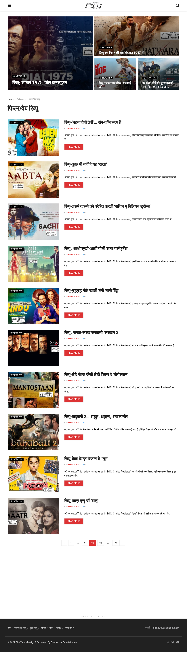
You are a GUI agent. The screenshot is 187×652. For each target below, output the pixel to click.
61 (85, 542)
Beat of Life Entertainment (64, 642)
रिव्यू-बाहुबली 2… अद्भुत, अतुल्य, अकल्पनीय (96, 416)
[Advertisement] (93, 587)
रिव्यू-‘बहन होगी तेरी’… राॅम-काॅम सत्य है (92, 122)
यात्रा (43, 628)
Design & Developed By (38, 642)
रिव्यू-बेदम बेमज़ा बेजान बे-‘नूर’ (86, 458)
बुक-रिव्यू (33, 628)
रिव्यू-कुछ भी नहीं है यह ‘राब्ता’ (85, 164)
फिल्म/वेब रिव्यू (34, 99)
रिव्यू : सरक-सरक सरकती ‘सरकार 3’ (91, 332)
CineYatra (19, 76)
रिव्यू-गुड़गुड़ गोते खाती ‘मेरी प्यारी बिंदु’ (91, 290)
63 (100, 542)
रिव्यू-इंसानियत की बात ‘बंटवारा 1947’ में (121, 53)
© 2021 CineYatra (17, 642)
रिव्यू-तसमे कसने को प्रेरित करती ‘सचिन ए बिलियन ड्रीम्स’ (107, 206)
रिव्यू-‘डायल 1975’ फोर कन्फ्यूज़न (39, 82)
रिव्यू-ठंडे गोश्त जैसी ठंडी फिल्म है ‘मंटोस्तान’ (96, 374)
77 (115, 542)
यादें (51, 628)
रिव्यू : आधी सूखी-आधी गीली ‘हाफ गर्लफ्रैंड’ (96, 248)
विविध (58, 628)
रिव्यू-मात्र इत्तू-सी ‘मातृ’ (81, 500)
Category (21, 99)
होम (9, 628)
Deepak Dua (21, 89)
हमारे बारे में (69, 628)
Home (11, 99)
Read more (74, 147)
